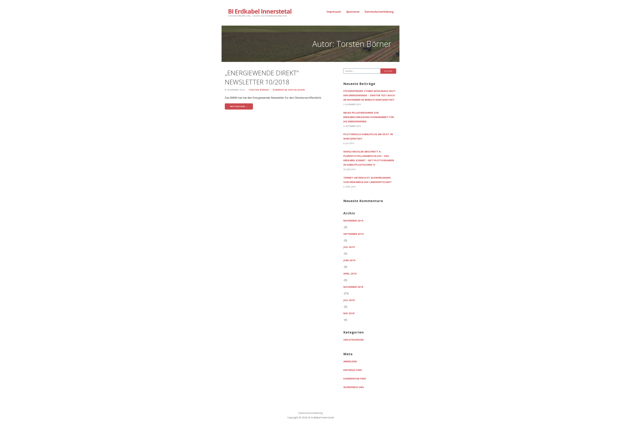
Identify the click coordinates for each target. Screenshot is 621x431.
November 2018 (353, 286)
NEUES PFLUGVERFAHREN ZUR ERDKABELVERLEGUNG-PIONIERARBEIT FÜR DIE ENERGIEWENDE (368, 117)
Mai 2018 (348, 313)
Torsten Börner (259, 89)
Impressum (334, 11)
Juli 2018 (349, 300)
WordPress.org (353, 387)
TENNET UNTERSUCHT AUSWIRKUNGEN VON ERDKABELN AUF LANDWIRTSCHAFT (367, 180)
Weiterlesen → (239, 106)
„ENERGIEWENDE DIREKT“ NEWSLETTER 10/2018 (262, 77)
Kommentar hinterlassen (289, 89)
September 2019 (353, 233)
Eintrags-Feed (352, 370)
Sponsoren (353, 11)
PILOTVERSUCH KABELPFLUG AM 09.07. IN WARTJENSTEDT (368, 136)
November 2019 (353, 220)
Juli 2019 (349, 247)
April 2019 (349, 273)
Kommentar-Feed (354, 378)
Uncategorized (353, 339)
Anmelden (350, 361)
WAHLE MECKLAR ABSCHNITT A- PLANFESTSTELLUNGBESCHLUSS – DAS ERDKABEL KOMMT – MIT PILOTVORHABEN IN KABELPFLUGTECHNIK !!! (368, 158)
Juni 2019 (349, 260)
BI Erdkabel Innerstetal (260, 11)
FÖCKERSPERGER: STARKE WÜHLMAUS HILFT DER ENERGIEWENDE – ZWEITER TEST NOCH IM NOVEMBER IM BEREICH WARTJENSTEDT (369, 95)
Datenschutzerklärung (379, 11)
